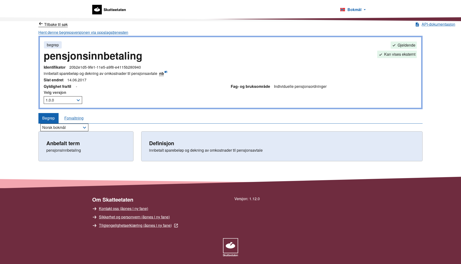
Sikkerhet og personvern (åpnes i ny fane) (134, 217)
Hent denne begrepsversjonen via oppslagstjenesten (83, 32)
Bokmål (350, 10)
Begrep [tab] (48, 118)
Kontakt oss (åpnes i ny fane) (123, 208)
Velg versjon (55, 92)
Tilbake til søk (56, 24)
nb (163, 73)
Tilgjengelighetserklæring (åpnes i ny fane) (135, 225)
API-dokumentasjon (438, 24)
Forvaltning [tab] (74, 118)
